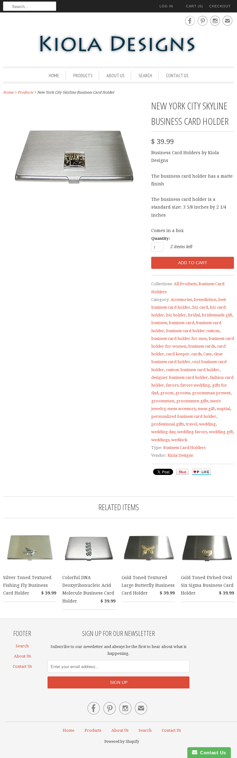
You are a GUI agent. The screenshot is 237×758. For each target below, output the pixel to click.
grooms (182, 393)
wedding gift (221, 432)
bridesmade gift (217, 315)
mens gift (206, 408)
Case (207, 354)
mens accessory (181, 408)
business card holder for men (179, 338)
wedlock (179, 440)
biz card (200, 307)
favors (172, 385)
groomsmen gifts (192, 401)
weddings (160, 440)
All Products (185, 284)
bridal (194, 315)
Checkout (220, 6)
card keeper (177, 354)
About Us (115, 75)
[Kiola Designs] (118, 44)
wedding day (163, 432)
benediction (205, 299)
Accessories (181, 299)
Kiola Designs (180, 455)
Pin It (182, 472)
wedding (207, 424)
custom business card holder (192, 369)
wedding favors (192, 432)
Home (54, 75)
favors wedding (195, 385)
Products (83, 75)
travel (191, 424)
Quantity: (160, 238)
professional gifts (167, 424)
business (159, 322)
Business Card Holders (184, 447)
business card (181, 322)
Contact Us (177, 75)
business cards (201, 346)
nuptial (223, 408)
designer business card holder (179, 377)
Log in (166, 6)
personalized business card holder (183, 416)
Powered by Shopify (121, 741)
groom (166, 393)
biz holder (176, 315)
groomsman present (211, 393)
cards (196, 354)
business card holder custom (192, 330)
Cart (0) (194, 6)
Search (145, 75)
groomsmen (162, 401)
